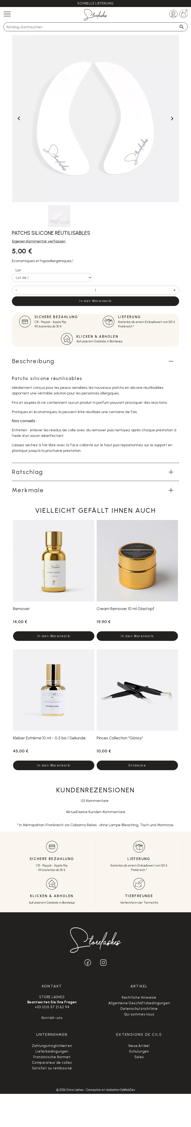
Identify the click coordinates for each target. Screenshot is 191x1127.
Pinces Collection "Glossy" (120, 737)
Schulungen (139, 1051)
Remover (21, 608)
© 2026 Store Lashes (70, 1090)
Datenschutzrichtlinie (139, 1009)
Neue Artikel (139, 1046)
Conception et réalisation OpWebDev (110, 1090)
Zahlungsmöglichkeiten (52, 1046)
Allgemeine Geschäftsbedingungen (139, 1003)
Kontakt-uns (52, 1018)
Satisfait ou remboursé (52, 1068)
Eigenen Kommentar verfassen (38, 241)
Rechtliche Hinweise (139, 997)
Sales (139, 1057)
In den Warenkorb (95, 301)
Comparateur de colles (52, 1062)
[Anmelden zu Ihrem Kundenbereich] (173, 13)
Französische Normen (51, 1057)
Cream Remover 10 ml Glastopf (125, 608)
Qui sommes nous (139, 1014)
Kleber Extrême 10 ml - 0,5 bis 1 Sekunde (49, 737)
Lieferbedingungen (51, 1051)
